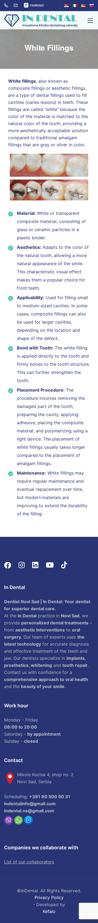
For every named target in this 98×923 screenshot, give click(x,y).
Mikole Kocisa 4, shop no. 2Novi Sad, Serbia (45, 778)
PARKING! (37, 5)
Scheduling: (37, 796)
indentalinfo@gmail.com (30, 803)
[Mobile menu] (90, 21)
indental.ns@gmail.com (29, 810)
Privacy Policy (49, 897)
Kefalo (49, 911)
